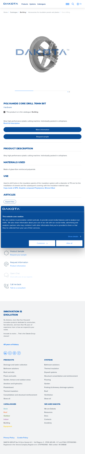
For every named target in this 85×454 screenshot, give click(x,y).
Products (24, 4)
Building (23, 12)
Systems (33, 4)
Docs (46, 416)
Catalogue (13, 12)
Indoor (6, 419)
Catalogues (41, 4)
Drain (6, 408)
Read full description (12, 123)
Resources (48, 412)
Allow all (69, 243)
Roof (5, 412)
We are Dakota (50, 408)
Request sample (42, 136)
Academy (48, 423)
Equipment (8, 426)
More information (42, 129)
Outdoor (7, 416)
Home (6, 12)
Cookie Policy (22, 437)
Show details (73, 236)
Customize (41, 243)
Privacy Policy (9, 437)
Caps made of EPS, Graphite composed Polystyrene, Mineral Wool (29, 188)
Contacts (47, 419)
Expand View (9, 202)
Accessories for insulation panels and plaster (43, 12)
